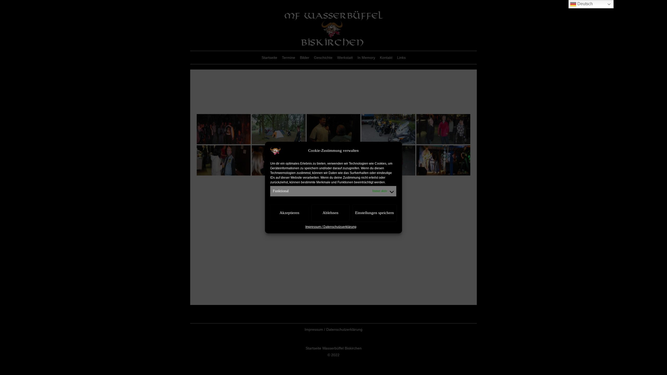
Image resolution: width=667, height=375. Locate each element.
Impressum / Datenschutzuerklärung (330, 227)
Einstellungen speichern (374, 213)
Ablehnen (330, 213)
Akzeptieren (289, 213)
